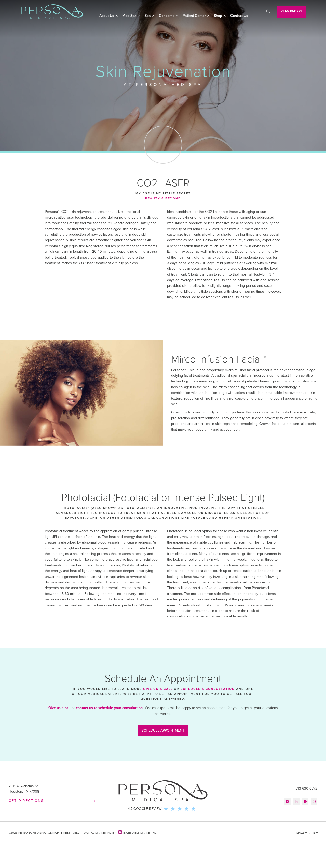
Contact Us (239, 15)
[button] (108, 16)
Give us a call (59, 708)
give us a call (158, 689)
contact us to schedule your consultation (109, 708)
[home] (52, 11)
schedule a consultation (208, 689)
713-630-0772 (306, 788)
